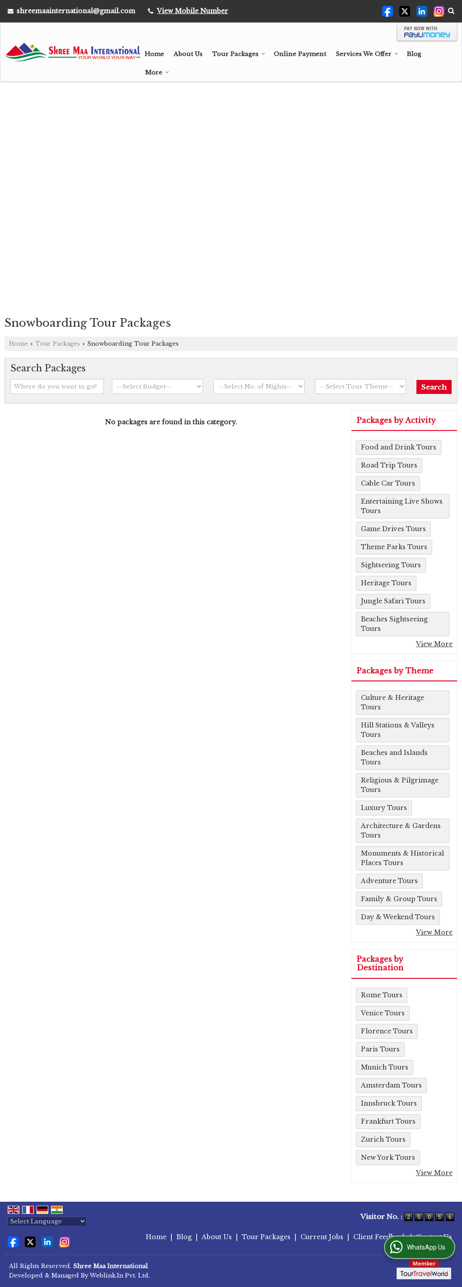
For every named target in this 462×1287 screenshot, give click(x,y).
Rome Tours (381, 995)
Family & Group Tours (399, 899)
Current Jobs (321, 1237)
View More (434, 644)
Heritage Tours (386, 583)
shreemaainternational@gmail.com (76, 11)
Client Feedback (379, 1237)
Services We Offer (364, 54)
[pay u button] (427, 40)
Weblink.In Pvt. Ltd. (120, 1275)
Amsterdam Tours (391, 1085)
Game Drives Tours (393, 529)
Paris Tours (380, 1049)
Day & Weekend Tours (398, 917)
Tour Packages (235, 54)
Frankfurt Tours (388, 1121)
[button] (192, 11)
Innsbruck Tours (389, 1103)
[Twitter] (404, 10)
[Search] (451, 10)
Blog (414, 54)
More (153, 72)
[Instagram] (439, 10)
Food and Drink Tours (398, 447)
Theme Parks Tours (394, 547)
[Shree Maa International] (72, 52)
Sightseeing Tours (391, 565)
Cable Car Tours (388, 483)
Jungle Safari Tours (393, 601)
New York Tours (388, 1157)
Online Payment (300, 54)
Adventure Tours (389, 881)
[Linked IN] (421, 10)
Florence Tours (387, 1031)
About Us (188, 54)
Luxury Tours (384, 808)
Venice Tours (383, 1013)
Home (154, 54)
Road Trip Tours (389, 465)
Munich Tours (384, 1067)
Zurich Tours (383, 1139)
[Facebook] (387, 10)
